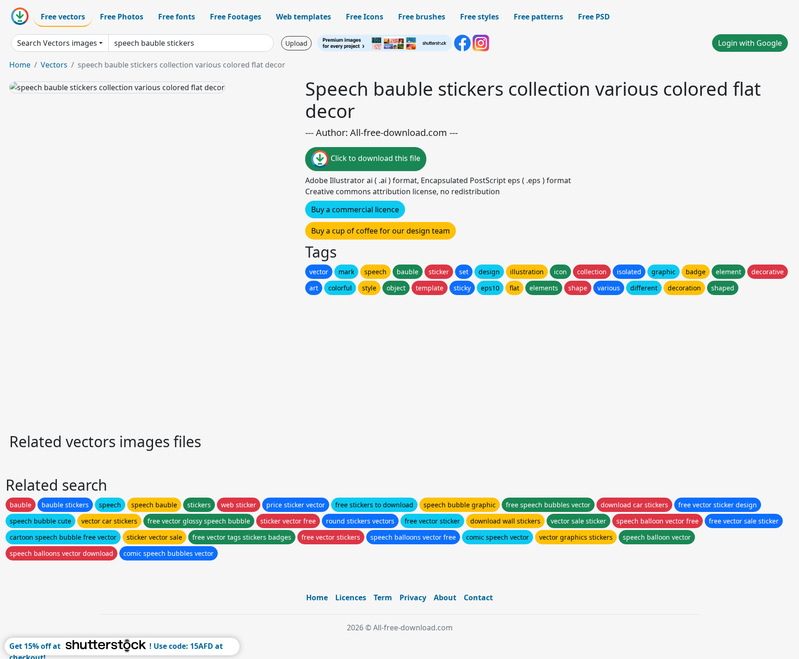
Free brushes (421, 17)
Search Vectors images (57, 43)
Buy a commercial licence (355, 209)
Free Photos (121, 17)
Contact (478, 597)
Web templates (303, 17)
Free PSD (594, 17)
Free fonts (176, 17)
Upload (296, 43)
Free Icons (364, 17)
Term (383, 597)
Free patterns (538, 17)
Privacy (413, 597)
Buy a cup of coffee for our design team (380, 231)
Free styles (479, 17)
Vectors (54, 65)
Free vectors (63, 17)
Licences (350, 597)
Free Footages (235, 17)
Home (20, 65)
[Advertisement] (285, 361)
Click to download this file (374, 158)
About (445, 597)
